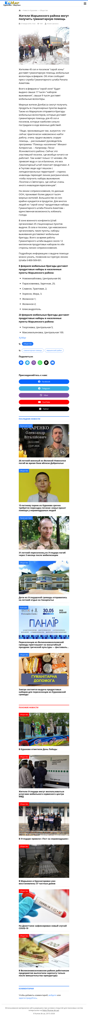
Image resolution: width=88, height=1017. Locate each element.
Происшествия (26, 426)
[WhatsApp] (40, 362)
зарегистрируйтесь (28, 998)
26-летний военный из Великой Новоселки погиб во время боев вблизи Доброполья (42, 461)
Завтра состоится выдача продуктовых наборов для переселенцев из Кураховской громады (42, 692)
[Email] (52, 362)
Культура (23, 607)
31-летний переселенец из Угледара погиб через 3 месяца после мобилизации (42, 553)
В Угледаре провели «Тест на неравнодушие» (44, 838)
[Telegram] (27, 362)
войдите (53, 995)
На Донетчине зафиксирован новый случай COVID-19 (43, 927)
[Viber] (33, 362)
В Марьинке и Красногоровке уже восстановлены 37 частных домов (37, 882)
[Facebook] (21, 362)
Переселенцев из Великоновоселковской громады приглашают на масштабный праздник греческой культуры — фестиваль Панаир (43, 644)
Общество (28, 344)
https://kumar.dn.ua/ (50, 1010)
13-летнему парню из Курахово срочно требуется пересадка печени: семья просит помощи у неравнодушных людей (42, 508)
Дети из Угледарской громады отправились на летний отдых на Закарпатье (43, 598)
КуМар (22, 337)
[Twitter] (46, 362)
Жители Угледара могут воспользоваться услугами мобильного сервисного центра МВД (41, 794)
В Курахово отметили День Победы (38, 749)
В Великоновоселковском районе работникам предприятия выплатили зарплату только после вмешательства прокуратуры (44, 973)
